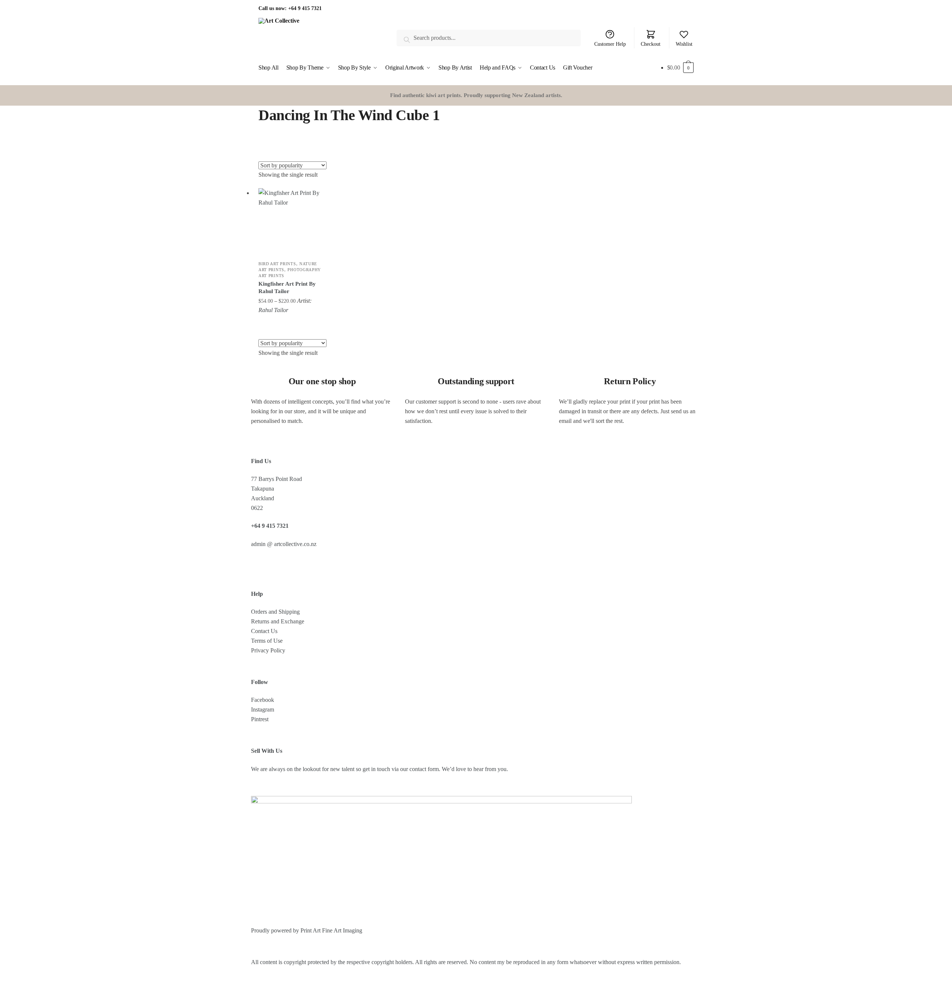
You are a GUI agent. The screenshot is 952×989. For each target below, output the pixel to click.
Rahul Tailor (273, 310)
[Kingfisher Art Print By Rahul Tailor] (290, 220)
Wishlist (684, 44)
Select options (291, 322)
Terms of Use (267, 641)
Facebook (262, 700)
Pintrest (259, 719)
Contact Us (264, 631)
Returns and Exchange (277, 621)
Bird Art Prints (277, 263)
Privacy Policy (268, 650)
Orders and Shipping (275, 612)
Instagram (262, 709)
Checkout (650, 44)
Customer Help (610, 44)
